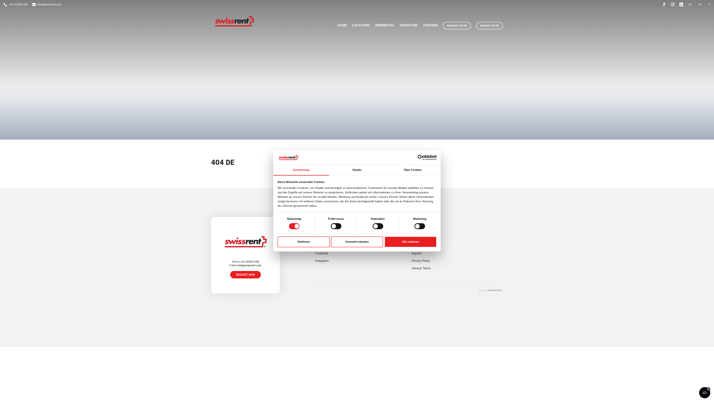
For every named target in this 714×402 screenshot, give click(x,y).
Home (342, 25)
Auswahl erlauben (357, 241)
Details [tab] (357, 169)
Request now (245, 274)
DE (690, 4)
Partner (430, 25)
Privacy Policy (421, 261)
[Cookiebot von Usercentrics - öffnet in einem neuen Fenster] (420, 157)
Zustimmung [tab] (301, 169)
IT (709, 4)
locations (361, 25)
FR (700, 4)
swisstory (409, 25)
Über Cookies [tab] (413, 169)
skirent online (489, 25)
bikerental (384, 25)
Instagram (322, 261)
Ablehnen (303, 241)
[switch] (336, 226)
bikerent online (457, 25)
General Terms (421, 268)
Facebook (321, 253)
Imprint (416, 253)
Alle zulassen (410, 241)
